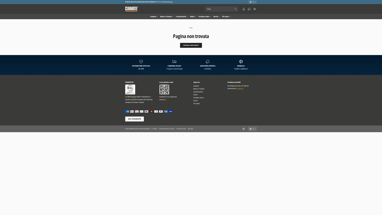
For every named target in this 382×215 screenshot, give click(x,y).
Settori (192, 17)
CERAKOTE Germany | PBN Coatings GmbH (139, 128)
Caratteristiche (181, 17)
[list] (191, 65)
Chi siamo (225, 17)
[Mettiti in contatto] (249, 9)
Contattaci (240, 88)
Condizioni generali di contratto (167, 128)
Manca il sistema (166, 17)
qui (165, 100)
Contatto (155, 128)
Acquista (153, 17)
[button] (254, 9)
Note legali (190, 128)
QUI (171, 2)
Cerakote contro (204, 17)
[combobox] (221, 9)
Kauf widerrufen (134, 119)
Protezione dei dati (181, 128)
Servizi (215, 17)
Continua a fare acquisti (191, 45)
